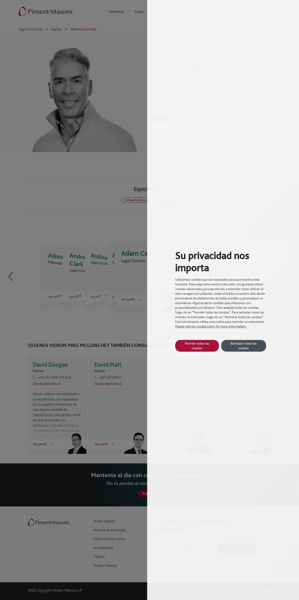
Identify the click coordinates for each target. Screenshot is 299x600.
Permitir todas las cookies (197, 345)
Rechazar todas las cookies (243, 345)
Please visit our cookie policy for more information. (210, 326)
